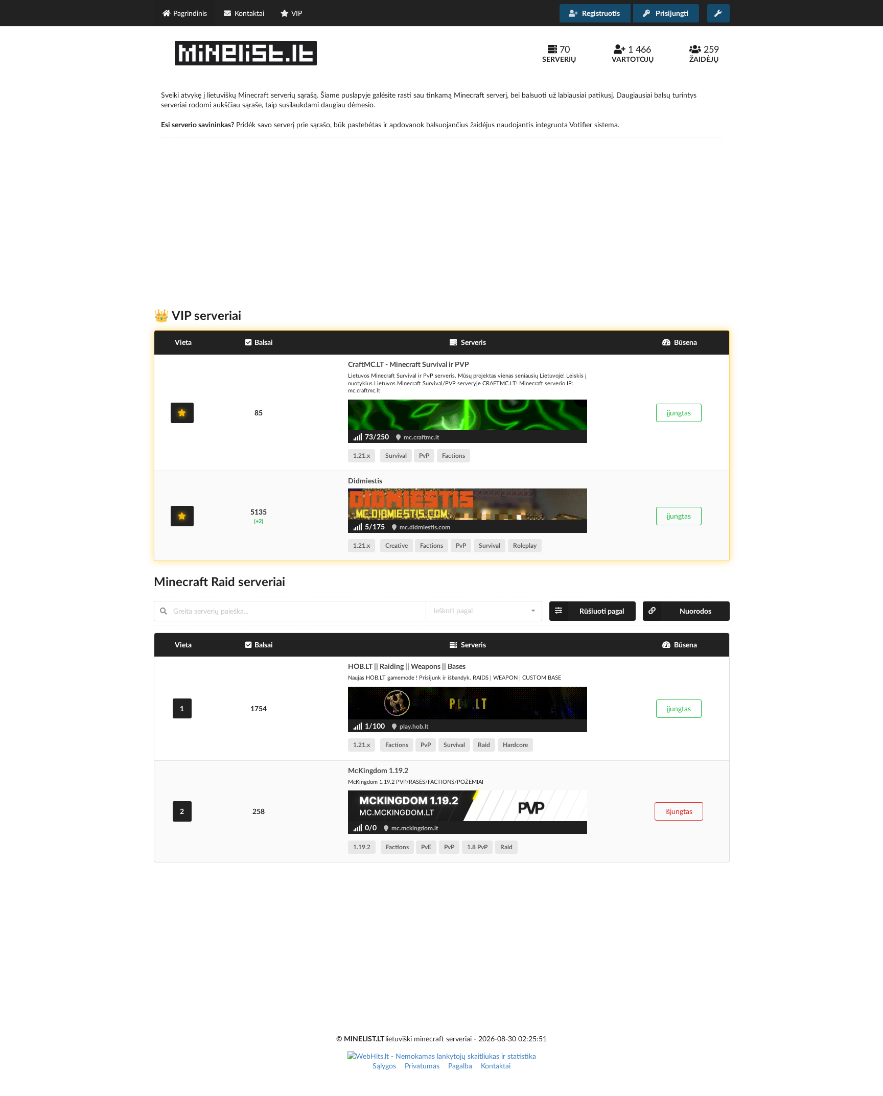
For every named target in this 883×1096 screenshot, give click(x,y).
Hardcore (515, 745)
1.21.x (361, 455)
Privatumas (422, 1065)
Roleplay (525, 545)
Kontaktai (495, 1065)
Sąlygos (384, 1065)
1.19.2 (361, 847)
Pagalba (460, 1065)
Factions (453, 455)
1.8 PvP (477, 847)
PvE (426, 847)
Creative (396, 545)
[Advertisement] (441, 216)
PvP (424, 455)
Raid (484, 745)
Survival (396, 455)
